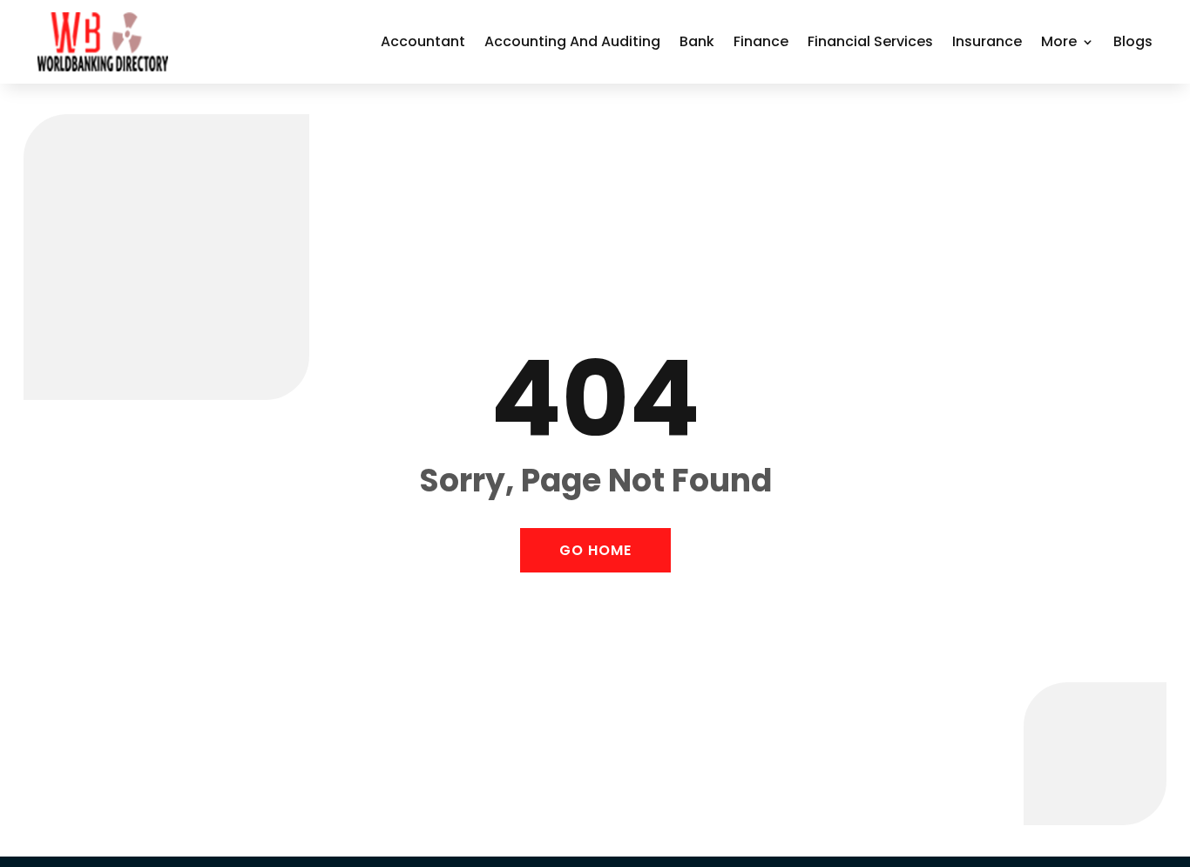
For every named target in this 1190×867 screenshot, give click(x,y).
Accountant (423, 41)
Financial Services (870, 41)
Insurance (987, 41)
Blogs (1133, 41)
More (1059, 41)
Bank (697, 41)
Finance (761, 41)
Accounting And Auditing (572, 41)
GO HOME (595, 550)
